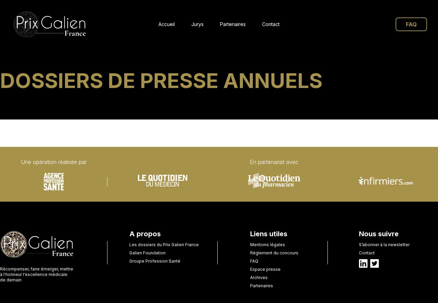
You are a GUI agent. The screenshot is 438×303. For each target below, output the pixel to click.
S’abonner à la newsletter (384, 244)
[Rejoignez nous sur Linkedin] (363, 263)
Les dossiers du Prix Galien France (164, 244)
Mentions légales (267, 244)
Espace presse (265, 269)
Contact (271, 24)
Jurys (197, 24)
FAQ (411, 24)
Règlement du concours (274, 252)
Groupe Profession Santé (154, 261)
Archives (259, 277)
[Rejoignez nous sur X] (374, 263)
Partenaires (233, 24)
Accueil (166, 24)
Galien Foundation (147, 252)
